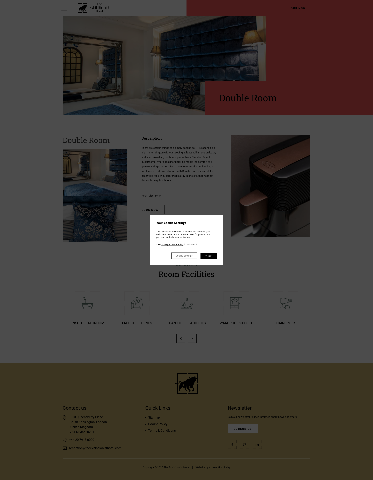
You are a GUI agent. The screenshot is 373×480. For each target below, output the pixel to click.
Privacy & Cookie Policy (172, 244)
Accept (208, 255)
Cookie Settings (184, 255)
